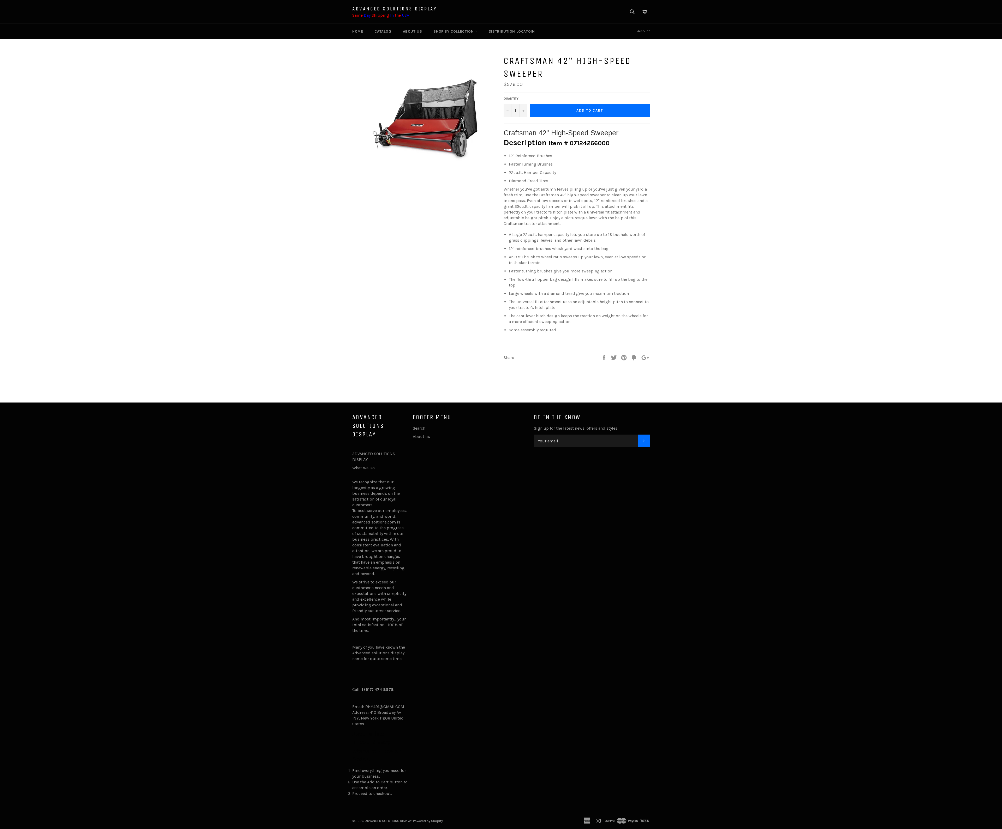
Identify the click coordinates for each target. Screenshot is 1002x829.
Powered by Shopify (428, 821)
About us (412, 31)
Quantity (511, 98)
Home (357, 31)
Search (419, 428)
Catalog (382, 31)
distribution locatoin (512, 31)
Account (643, 31)
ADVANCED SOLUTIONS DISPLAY (394, 9)
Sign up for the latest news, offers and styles (575, 428)
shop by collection (454, 31)
